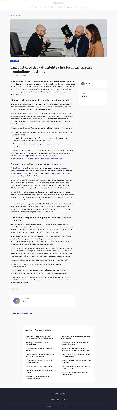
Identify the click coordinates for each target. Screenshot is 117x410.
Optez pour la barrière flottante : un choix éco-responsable (76, 361)
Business (43, 7)
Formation (51, 7)
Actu (36, 7)
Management (69, 7)
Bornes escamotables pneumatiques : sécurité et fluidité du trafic (75, 367)
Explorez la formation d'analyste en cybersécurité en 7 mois (37, 377)
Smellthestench (58, 393)
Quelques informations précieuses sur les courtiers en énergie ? (74, 373)
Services (85, 7)
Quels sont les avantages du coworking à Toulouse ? (39, 349)
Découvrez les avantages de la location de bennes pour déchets (39, 361)
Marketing (78, 7)
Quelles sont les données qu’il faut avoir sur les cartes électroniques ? (75, 343)
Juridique (59, 7)
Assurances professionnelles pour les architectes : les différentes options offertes (39, 337)
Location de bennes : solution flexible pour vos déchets (41, 371)
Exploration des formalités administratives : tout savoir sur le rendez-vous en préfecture (75, 349)
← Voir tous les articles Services (21, 313)
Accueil (31, 7)
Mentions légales (55, 399)
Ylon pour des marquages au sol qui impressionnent (37, 343)
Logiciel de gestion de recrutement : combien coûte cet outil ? (75, 337)
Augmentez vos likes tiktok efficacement (39, 366)
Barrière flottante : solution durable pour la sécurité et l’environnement (40, 355)
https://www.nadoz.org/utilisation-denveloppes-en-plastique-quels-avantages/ (37, 158)
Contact (64, 399)
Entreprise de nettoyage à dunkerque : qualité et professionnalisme (75, 355)
